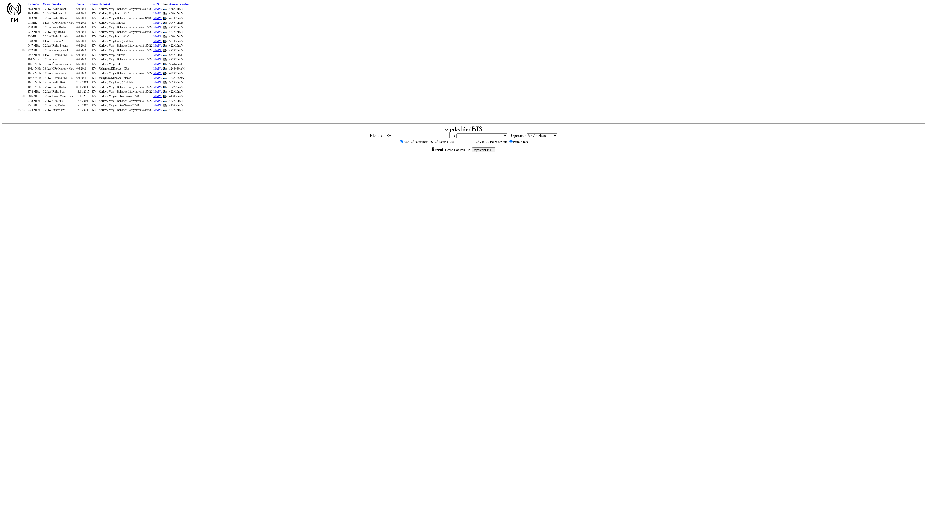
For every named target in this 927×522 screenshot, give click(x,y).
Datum (80, 4)
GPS (156, 4)
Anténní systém (179, 4)
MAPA (157, 9)
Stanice (56, 4)
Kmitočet (33, 4)
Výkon (47, 4)
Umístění (104, 4)
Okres (94, 4)
